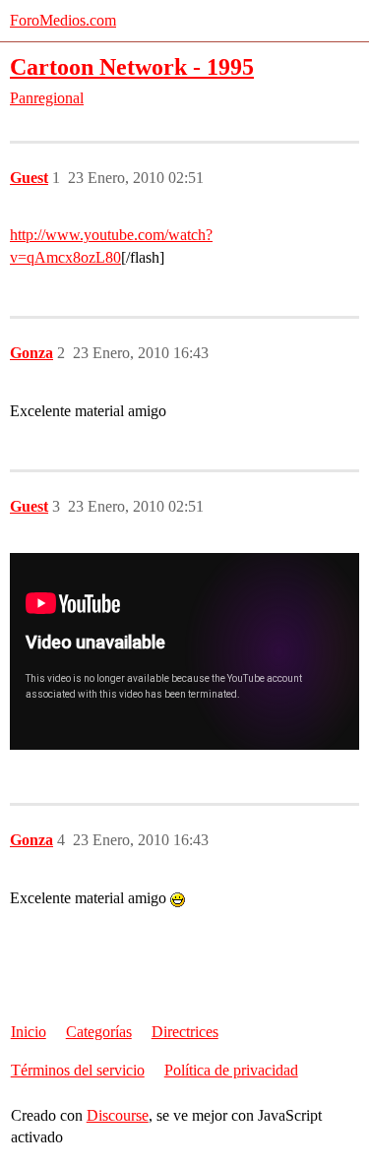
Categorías (99, 1031)
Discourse (118, 1115)
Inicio (28, 1031)
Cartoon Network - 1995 (132, 66)
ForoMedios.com (63, 20)
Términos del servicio (78, 1070)
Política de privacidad (231, 1070)
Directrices (185, 1031)
